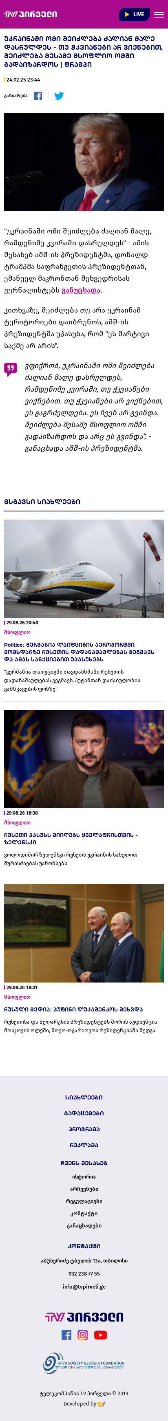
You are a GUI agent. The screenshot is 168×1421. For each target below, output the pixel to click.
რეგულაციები (84, 1201)
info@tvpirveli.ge (84, 1287)
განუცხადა (81, 290)
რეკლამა (84, 1145)
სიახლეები (84, 1097)
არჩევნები (84, 1189)
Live (138, 14)
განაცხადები (84, 1226)
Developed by (80, 1404)
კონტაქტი (84, 1213)
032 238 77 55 (84, 1274)
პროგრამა (84, 1129)
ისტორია (84, 1177)
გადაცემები (84, 1113)
